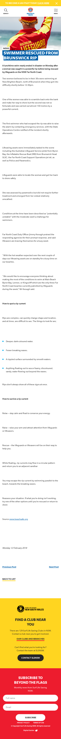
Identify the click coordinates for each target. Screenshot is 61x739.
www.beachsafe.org (18, 519)
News (6, 48)
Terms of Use (38, 723)
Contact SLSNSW (30, 657)
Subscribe (30, 717)
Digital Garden (29, 730)
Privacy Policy (23, 723)
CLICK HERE (43, 3)
